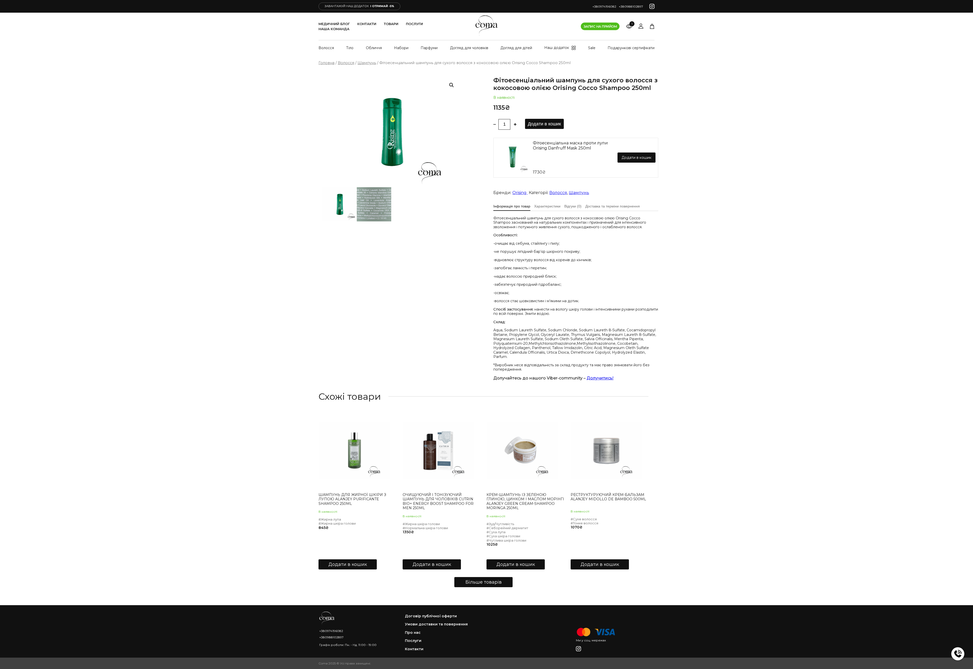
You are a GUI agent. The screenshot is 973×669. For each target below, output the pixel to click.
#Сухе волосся (584, 519)
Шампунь (367, 63)
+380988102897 (631, 6)
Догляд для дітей (516, 48)
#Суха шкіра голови (503, 536)
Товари (391, 24)
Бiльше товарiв (483, 582)
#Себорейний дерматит (507, 528)
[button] (451, 85)
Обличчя (374, 48)
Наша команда (334, 29)
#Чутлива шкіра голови (506, 540)
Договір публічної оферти (431, 616)
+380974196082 (604, 6)
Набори (401, 48)
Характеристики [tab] (547, 206)
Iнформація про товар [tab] (511, 206)
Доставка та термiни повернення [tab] (612, 206)
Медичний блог (334, 24)
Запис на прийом (600, 26)
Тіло (349, 48)
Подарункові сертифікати (631, 48)
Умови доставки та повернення (436, 624)
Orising (520, 192)
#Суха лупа (496, 532)
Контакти (366, 24)
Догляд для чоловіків (469, 48)
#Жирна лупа (330, 519)
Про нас (413, 632)
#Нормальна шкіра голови (425, 528)
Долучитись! (600, 378)
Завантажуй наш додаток (359, 6)
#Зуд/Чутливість (500, 524)
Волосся (326, 48)
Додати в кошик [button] (347, 564)
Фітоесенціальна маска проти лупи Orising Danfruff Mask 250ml (570, 145)
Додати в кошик (544, 123)
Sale (591, 48)
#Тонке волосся (584, 523)
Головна (326, 63)
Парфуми (429, 48)
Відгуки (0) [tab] (573, 206)
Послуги (414, 24)
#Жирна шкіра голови (337, 523)
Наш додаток (556, 48)
